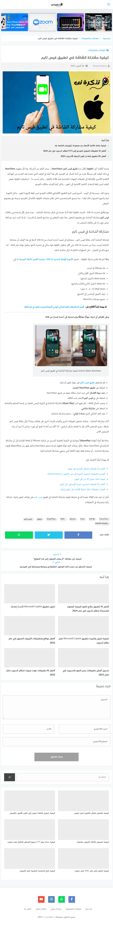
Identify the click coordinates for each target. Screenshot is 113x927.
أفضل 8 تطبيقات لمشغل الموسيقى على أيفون (14, 26)
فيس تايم (38, 497)
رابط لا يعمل (55, 909)
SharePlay (51, 519)
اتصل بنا (27, 909)
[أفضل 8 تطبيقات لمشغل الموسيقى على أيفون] (14, 22)
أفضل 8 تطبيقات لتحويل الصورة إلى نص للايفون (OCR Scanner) (76, 474)
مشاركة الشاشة (101, 523)
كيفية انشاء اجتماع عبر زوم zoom (42, 26)
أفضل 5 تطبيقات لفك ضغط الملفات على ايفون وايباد (82, 489)
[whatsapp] (61, 899)
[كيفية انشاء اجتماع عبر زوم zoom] (42, 22)
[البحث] (9, 777)
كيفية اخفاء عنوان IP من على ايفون (89, 479)
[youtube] (41, 899)
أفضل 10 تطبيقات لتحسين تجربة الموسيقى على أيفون (82, 484)
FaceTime (103, 519)
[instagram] (51, 899)
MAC (62, 519)
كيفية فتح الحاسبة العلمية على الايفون (70, 26)
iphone (72, 519)
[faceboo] (71, 899)
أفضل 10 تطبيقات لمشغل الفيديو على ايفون (86, 468)
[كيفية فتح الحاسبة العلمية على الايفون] (70, 22)
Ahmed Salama (100, 66)
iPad (82, 519)
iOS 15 (91, 519)
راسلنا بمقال (40, 909)
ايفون (39, 519)
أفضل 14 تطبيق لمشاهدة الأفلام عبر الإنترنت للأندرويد (98, 25)
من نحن (88, 909)
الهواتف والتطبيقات (97, 50)
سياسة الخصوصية (73, 909)
